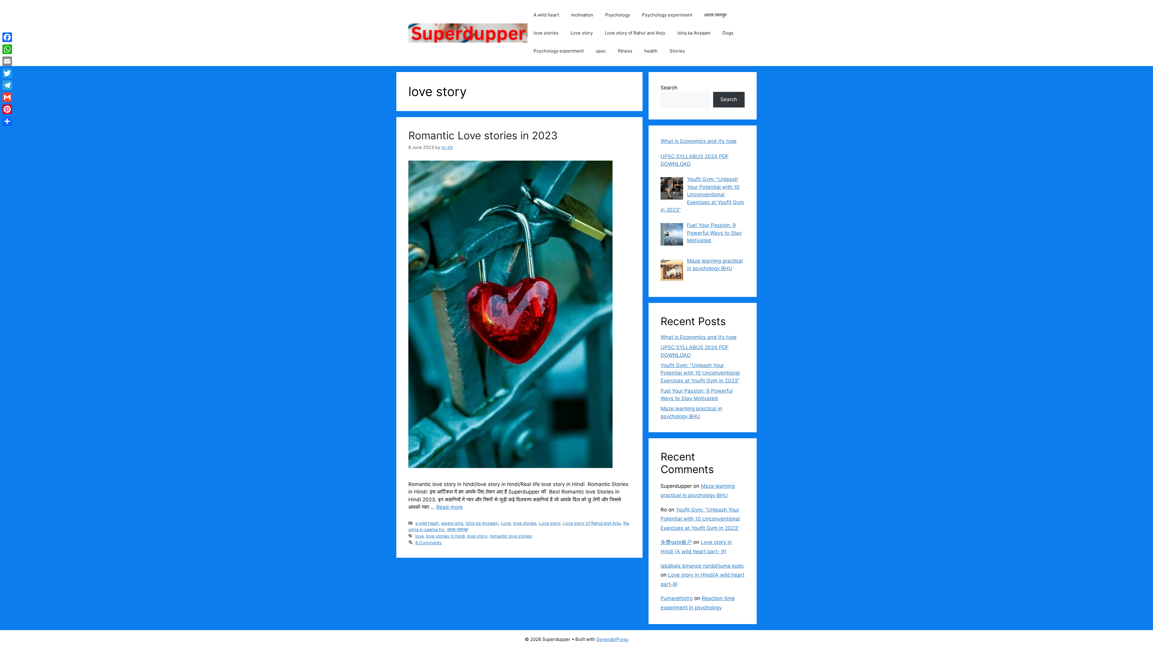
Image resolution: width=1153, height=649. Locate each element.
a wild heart (427, 523)
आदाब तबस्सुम (715, 15)
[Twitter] (7, 73)
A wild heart (546, 15)
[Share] (7, 121)
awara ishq (452, 523)
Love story (581, 33)
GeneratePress (612, 639)
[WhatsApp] (7, 49)
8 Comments (428, 542)
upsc (601, 51)
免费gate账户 (676, 542)
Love (506, 523)
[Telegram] (7, 85)
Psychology (617, 15)
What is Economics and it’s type (699, 337)
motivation (582, 15)
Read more (449, 507)
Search (669, 88)
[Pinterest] (7, 109)
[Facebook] (7, 37)
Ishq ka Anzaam (693, 33)
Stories (677, 51)
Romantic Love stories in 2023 (483, 135)
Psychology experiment (667, 15)
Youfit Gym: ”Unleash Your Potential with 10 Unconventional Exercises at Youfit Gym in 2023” (700, 373)
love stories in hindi (445, 536)
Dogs (728, 33)
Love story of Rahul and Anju (635, 33)
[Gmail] (7, 97)
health (651, 51)
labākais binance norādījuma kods (702, 566)
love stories (546, 33)
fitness (625, 51)
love (419, 536)
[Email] (7, 61)
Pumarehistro (677, 598)
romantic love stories (511, 536)
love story (477, 536)
